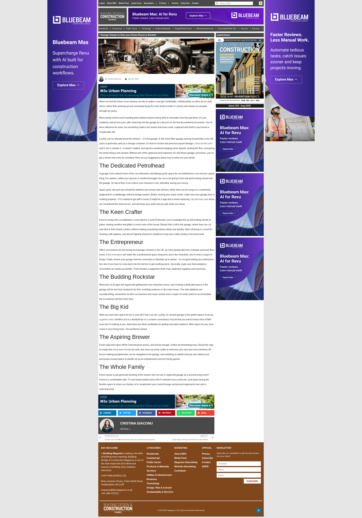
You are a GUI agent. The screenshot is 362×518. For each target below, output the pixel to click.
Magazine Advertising (185, 462)
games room (107, 319)
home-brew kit (120, 349)
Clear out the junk (203, 143)
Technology (146, 29)
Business (256, 29)
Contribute (180, 471)
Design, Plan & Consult (159, 487)
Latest (102, 3)
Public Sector (131, 29)
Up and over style (199, 199)
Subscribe (185, 3)
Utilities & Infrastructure (159, 475)
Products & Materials (158, 466)
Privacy (206, 454)
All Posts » (125, 429)
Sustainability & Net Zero (160, 492)
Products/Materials (163, 29)
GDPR (205, 466)
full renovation (115, 254)
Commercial (117, 29)
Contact (195, 3)
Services (244, 29)
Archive (175, 3)
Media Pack (124, 3)
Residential (103, 29)
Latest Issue (136, 3)
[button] (107, 413)
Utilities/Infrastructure (205, 29)
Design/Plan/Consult (183, 29)
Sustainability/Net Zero (227, 29)
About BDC (112, 3)
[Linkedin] (260, 3)
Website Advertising (185, 466)
